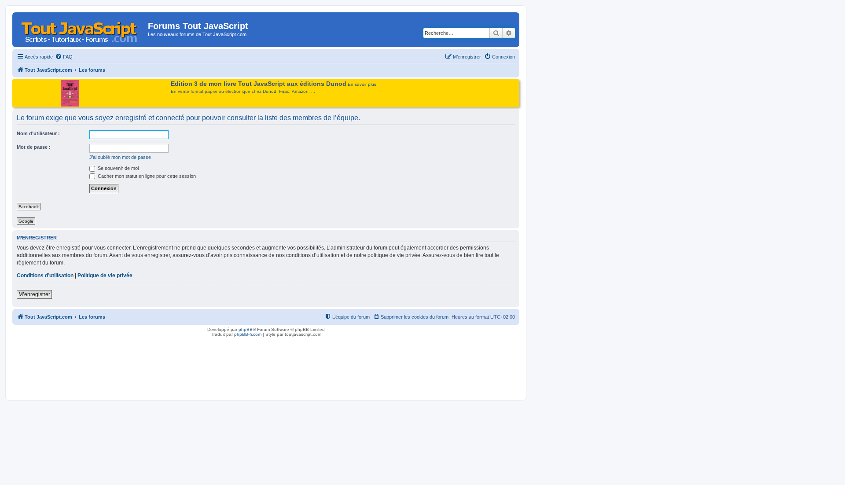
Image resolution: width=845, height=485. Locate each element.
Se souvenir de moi (117, 168)
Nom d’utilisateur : (38, 133)
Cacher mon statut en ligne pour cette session (146, 176)
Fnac (284, 91)
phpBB (246, 329)
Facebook (28, 206)
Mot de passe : (34, 147)
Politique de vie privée (104, 275)
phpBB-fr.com (247, 334)
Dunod (269, 91)
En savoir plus (362, 84)
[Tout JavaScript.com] (81, 29)
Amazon (300, 91)
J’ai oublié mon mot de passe (120, 157)
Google (25, 221)
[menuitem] (64, 56)
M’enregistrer (34, 294)
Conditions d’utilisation (45, 275)
